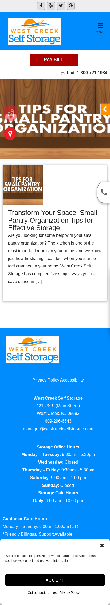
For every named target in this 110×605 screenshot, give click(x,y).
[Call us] (103, 192)
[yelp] (51, 6)
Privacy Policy (69, 593)
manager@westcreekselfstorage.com (58, 429)
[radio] (10, 113)
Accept (55, 580)
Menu (100, 31)
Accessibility (72, 380)
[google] (71, 6)
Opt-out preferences (42, 593)
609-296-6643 (58, 421)
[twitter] (61, 6)
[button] (102, 545)
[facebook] (41, 6)
